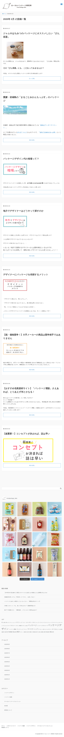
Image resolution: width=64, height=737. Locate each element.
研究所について (8, 710)
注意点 (39, 631)
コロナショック (35, 622)
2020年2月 (7, 674)
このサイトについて (11, 725)
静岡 (53, 631)
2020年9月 (7, 644)
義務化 (42, 631)
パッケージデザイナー (42, 625)
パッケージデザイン (9, 692)
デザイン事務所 (19, 625)
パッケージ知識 (8, 697)
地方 (18, 632)
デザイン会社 (24, 625)
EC (2, 622)
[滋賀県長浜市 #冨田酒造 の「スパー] (39, 539)
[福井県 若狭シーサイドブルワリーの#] (39, 569)
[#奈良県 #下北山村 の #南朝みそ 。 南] (39, 509)
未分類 (6, 705)
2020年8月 (7, 648)
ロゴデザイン (49, 629)
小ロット (21, 631)
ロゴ (45, 629)
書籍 (30, 631)
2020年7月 (7, 653)
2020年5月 (7, 661)
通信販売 (47, 631)
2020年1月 (7, 679)
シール (3, 625)
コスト (24, 622)
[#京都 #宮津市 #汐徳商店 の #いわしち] (24, 509)
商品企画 (15, 631)
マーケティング (32, 629)
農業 (45, 631)
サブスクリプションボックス (56, 622)
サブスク (41, 622)
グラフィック (19, 622)
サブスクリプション (47, 622)
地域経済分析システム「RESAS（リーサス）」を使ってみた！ (19, 597)
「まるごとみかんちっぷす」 (47, 132)
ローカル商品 (59, 629)
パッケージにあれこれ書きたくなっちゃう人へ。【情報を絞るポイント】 (22, 601)
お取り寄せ (5, 622)
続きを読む (32, 140)
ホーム (3, 725)
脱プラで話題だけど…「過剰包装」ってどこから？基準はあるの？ (20, 610)
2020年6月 (7, 657)
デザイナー (12, 625)
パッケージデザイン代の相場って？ (21, 158)
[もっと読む (32, 78)
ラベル (39, 629)
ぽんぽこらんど (22, 132)
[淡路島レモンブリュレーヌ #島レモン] (9, 509)
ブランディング (19, 629)
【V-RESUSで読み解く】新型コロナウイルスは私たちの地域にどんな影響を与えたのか (25, 592)
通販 (51, 631)
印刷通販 (10, 631)
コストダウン (29, 622)
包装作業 (6, 631)
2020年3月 (7, 670)
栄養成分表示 (35, 631)
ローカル (54, 629)
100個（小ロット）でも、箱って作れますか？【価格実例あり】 (20, 605)
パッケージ (32, 625)
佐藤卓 (3, 631)
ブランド (25, 629)
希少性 (28, 631)
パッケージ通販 (12, 629)
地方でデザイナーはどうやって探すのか (23, 211)
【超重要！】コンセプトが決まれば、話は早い (26, 433)
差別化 (25, 631)
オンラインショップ (12, 622)
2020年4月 (7, 666)
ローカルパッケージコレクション (12, 701)
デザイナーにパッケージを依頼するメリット (25, 274)
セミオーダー (7, 625)
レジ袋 (43, 629)
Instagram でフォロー (38, 579)
